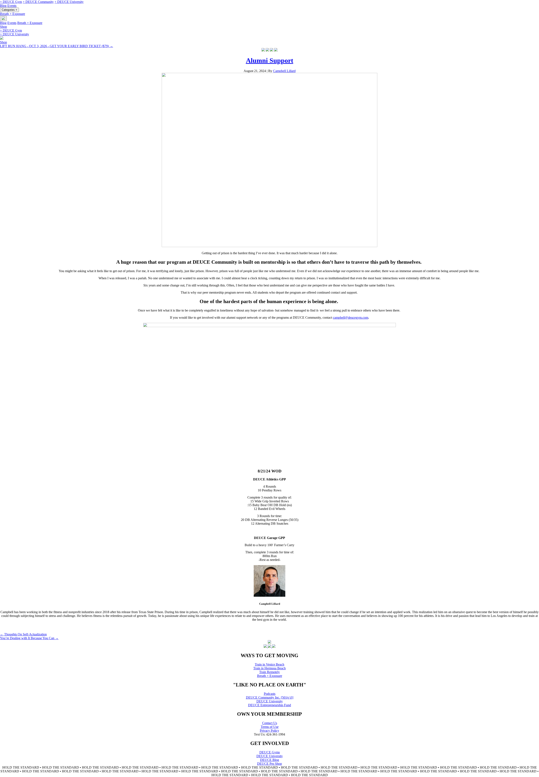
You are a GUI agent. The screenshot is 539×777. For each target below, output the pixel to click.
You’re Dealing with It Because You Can (29, 638)
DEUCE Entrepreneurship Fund (269, 705)
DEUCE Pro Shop (269, 763)
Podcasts (269, 693)
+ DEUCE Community (38, 2)
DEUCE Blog (269, 760)
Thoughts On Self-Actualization (23, 634)
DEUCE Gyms (269, 752)
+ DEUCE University (69, 2)
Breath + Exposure (12, 14)
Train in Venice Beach (269, 664)
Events (11, 5)
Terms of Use (270, 727)
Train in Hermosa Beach (269, 668)
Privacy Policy (269, 730)
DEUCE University (269, 701)
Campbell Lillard (284, 71)
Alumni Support (269, 60)
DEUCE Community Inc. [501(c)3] (269, 697)
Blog (3, 5)
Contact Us (269, 723)
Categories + (9, 9)
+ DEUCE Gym (11, 2)
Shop (3, 26)
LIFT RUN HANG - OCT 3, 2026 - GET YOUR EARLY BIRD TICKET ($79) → (56, 46)
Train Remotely (269, 672)
